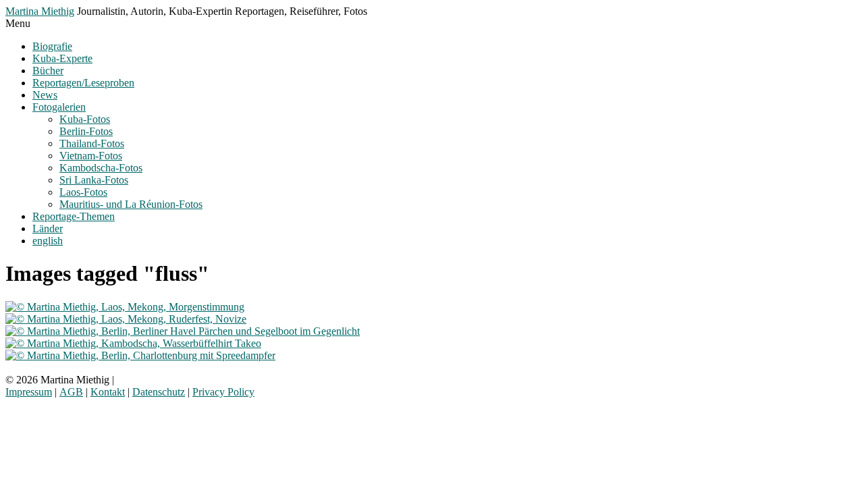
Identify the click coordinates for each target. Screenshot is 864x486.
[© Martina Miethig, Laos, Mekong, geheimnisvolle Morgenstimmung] (124, 307)
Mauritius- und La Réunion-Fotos (130, 204)
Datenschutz (158, 392)
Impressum (28, 392)
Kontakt (107, 392)
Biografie (52, 46)
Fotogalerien (59, 107)
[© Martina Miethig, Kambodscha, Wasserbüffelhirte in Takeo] (133, 343)
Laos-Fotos (83, 192)
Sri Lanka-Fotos (93, 180)
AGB (71, 392)
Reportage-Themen (73, 216)
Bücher (47, 70)
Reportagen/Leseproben (83, 82)
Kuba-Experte (62, 58)
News (44, 95)
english (47, 240)
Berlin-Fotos (86, 131)
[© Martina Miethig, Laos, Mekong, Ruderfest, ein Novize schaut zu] (125, 319)
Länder (47, 228)
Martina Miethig (39, 11)
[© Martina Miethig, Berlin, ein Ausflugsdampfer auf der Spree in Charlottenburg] (140, 355)
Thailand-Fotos (91, 143)
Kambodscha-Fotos (100, 167)
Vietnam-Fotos (90, 155)
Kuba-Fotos (84, 119)
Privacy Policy (223, 392)
